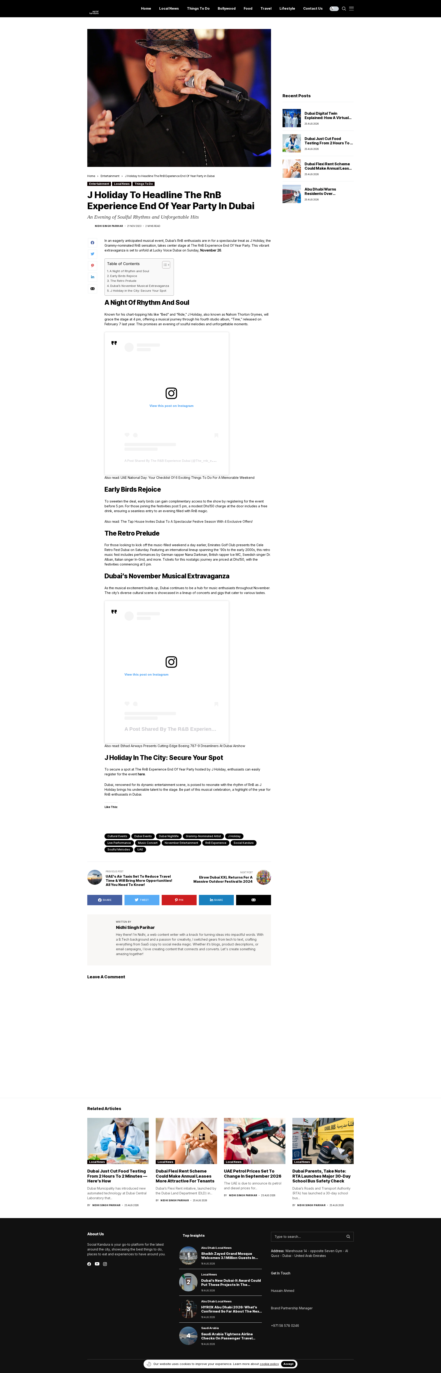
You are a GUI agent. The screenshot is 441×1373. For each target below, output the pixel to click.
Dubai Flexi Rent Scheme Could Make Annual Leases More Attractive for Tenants (329, 170)
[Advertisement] (318, 57)
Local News (122, 184)
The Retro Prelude (123, 281)
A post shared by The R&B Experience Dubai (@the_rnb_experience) (175, 460)
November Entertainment (181, 843)
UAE (140, 849)
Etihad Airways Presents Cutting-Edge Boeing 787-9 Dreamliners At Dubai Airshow (183, 746)
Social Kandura (244, 843)
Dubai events (143, 836)
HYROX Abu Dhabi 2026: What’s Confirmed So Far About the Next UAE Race (231, 1311)
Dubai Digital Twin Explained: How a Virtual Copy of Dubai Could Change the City (327, 120)
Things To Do (143, 184)
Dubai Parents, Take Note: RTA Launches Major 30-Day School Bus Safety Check (321, 1176)
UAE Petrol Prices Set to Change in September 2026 (252, 1174)
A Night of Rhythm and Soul (129, 271)
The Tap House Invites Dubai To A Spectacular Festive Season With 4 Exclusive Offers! (187, 521)
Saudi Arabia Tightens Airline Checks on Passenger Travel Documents (227, 1338)
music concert (148, 843)
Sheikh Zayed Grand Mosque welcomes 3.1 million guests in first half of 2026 (228, 1257)
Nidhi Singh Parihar (109, 226)
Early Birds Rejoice (123, 276)
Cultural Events (117, 836)
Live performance (119, 843)
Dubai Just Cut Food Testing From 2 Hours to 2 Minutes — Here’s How (328, 142)
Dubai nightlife (169, 836)
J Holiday (234, 836)
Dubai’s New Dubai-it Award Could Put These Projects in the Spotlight (231, 1284)
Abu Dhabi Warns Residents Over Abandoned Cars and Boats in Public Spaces (325, 196)
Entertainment (110, 176)
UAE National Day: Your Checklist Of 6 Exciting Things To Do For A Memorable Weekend (187, 478)
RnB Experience (215, 843)
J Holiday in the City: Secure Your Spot (138, 290)
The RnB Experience (206, 245)
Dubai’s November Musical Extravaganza (139, 286)
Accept (288, 1364)
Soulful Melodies (118, 849)
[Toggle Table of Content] (164, 265)
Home (91, 176)
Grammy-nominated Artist (203, 836)
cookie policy (269, 1364)
